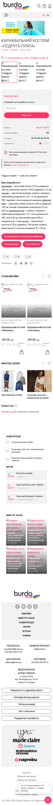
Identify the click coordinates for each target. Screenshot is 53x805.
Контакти (27, 772)
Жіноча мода (25, 50)
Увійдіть (5, 411)
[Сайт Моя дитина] (26, 746)
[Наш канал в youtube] (23, 606)
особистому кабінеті (20, 165)
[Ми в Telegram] (35, 606)
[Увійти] (50, 6)
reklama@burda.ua (13, 662)
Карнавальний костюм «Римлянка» (13, 329)
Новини (27, 635)
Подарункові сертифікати (26, 718)
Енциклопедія (13, 436)
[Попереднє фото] (5, 57)
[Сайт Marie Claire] (26, 740)
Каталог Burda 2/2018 (10, 320)
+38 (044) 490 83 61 (40, 662)
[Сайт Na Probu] (26, 760)
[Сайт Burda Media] (26, 752)
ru (48, 15)
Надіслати (26, 115)
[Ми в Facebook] (17, 606)
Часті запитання (32, 244)
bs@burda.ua (40, 649)
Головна (4, 50)
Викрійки (14, 50)
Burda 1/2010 (43, 127)
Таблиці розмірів (11, 244)
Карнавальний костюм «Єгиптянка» (39, 329)
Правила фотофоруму (26, 780)
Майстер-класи (14, 515)
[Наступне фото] (47, 57)
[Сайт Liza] (26, 732)
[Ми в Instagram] (29, 606)
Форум (9, 467)
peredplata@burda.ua (13, 649)
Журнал (26, 631)
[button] (49, 276)
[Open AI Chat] (48, 800)
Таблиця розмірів (26, 704)
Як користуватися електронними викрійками (23, 236)
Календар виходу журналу (26, 697)
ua (43, 15)
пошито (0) (21, 344)
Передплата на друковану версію (26, 690)
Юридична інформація (26, 776)
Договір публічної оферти (26, 794)
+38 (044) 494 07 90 (13, 652)
